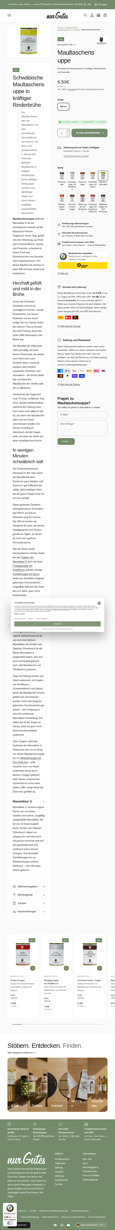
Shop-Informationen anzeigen (76, 156)
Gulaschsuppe (17, 980)
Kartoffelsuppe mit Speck (26, 574)
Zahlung (59, 1167)
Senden (65, 441)
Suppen (76, 30)
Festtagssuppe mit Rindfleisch (51, 982)
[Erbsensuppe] (62, 175)
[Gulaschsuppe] (82, 175)
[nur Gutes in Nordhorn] (98, 15)
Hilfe (89, 4)
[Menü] (15, 1205)
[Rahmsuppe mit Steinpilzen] (82, 198)
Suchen (58, 1184)
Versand (71, 89)
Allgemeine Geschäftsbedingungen (53, 1211)
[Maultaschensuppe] (103, 175)
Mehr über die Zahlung (70, 384)
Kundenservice (62, 1159)
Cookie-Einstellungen (97, 1217)
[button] (9, 15)
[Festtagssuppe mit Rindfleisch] (72, 175)
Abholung (59, 1176)
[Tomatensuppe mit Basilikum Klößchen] (92, 198)
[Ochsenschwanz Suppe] (72, 198)
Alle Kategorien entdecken (20, 1052)
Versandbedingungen (80, 1211)
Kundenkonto (61, 1180)
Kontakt (33, 1211)
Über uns (64, 273)
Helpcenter (60, 1163)
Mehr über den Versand (70, 326)
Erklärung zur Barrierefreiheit (73, 1217)
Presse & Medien (91, 1175)
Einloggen (103, 4)
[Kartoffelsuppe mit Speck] (92, 175)
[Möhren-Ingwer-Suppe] (62, 198)
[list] (57, 1131)
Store (85, 1163)
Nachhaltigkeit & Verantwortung (90, 1169)
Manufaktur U (66, 45)
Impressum (22, 1211)
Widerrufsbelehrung (50, 1217)
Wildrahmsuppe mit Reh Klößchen (27, 760)
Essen (60, 27)
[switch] (10, 1223)
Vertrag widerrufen (19, 1225)
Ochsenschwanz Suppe (89, 980)
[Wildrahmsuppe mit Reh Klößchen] (103, 198)
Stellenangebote (90, 1180)
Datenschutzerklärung (30, 1217)
